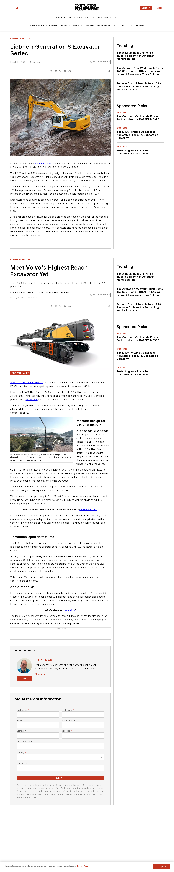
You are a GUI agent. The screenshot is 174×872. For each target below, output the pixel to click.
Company (21, 731)
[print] (109, 71)
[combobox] (60, 757)
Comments (22, 763)
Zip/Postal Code (24, 741)
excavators (32, 399)
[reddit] (65, 71)
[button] (12, 8)
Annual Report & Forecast (43, 25)
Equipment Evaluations (98, 25)
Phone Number (69, 720)
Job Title (67, 731)
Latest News (120, 25)
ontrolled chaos (88, 509)
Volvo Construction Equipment (53, 292)
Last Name (68, 710)
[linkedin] (56, 71)
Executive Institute (71, 25)
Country (21, 752)
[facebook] (51, 71)
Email (20, 720)
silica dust (69, 610)
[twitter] (60, 71)
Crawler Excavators (20, 39)
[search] (17, 8)
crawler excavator (44, 163)
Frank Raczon (17, 292)
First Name (23, 710)
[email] (69, 71)
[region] (87, 867)
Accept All (161, 867)
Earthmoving (137, 25)
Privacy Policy (83, 866)
